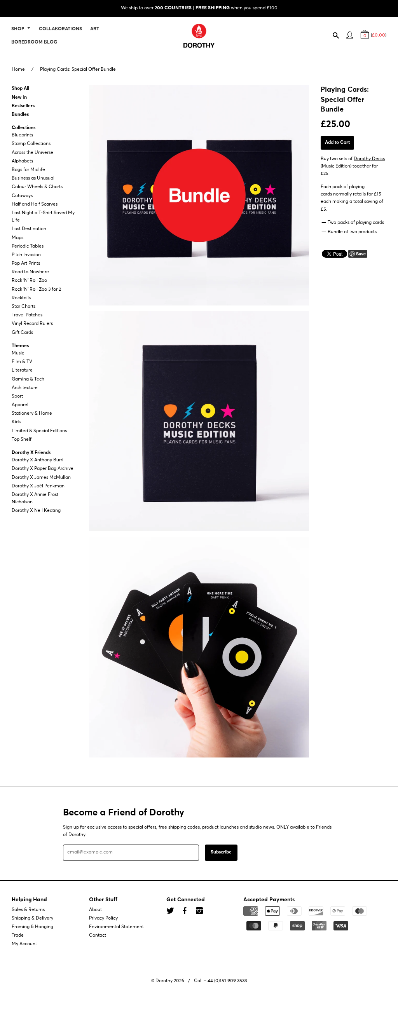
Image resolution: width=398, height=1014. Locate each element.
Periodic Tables (28, 246)
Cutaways (22, 196)
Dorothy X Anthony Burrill (39, 460)
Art (94, 29)
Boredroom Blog (34, 42)
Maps (17, 238)
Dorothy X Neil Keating (36, 511)
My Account (24, 944)
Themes (20, 346)
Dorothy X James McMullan (41, 477)
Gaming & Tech (28, 379)
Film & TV (22, 362)
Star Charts (23, 306)
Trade (18, 935)
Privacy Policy (103, 918)
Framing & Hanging (32, 927)
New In (19, 97)
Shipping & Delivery (32, 918)
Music (18, 353)
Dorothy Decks (369, 159)
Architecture (25, 388)
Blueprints (22, 135)
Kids (16, 422)
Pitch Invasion (26, 255)
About (95, 910)
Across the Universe (32, 152)
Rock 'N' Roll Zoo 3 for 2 (36, 289)
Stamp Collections (31, 144)
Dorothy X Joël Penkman (38, 486)
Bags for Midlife (28, 170)
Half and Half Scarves (35, 204)
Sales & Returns (28, 910)
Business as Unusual (33, 178)
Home (18, 69)
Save (361, 254)
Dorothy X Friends (31, 452)
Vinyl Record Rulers (32, 324)
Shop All (20, 89)
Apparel (20, 405)
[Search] (339, 37)
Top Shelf (21, 439)
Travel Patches (27, 315)
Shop (18, 29)
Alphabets (22, 161)
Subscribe (221, 852)
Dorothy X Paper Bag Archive (42, 469)
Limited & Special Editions (39, 431)
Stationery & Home (32, 413)
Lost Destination (29, 229)
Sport (17, 396)
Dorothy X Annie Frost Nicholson (35, 498)
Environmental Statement (116, 927)
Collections (23, 128)
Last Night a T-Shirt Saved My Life (43, 217)
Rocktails (21, 298)
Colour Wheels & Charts (37, 187)
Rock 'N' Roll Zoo (29, 281)
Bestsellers (23, 106)
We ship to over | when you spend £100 (199, 8)
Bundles (20, 114)
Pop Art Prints (26, 263)
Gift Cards (22, 332)
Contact (97, 935)
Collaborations (60, 29)
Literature (22, 370)
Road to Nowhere (30, 272)
